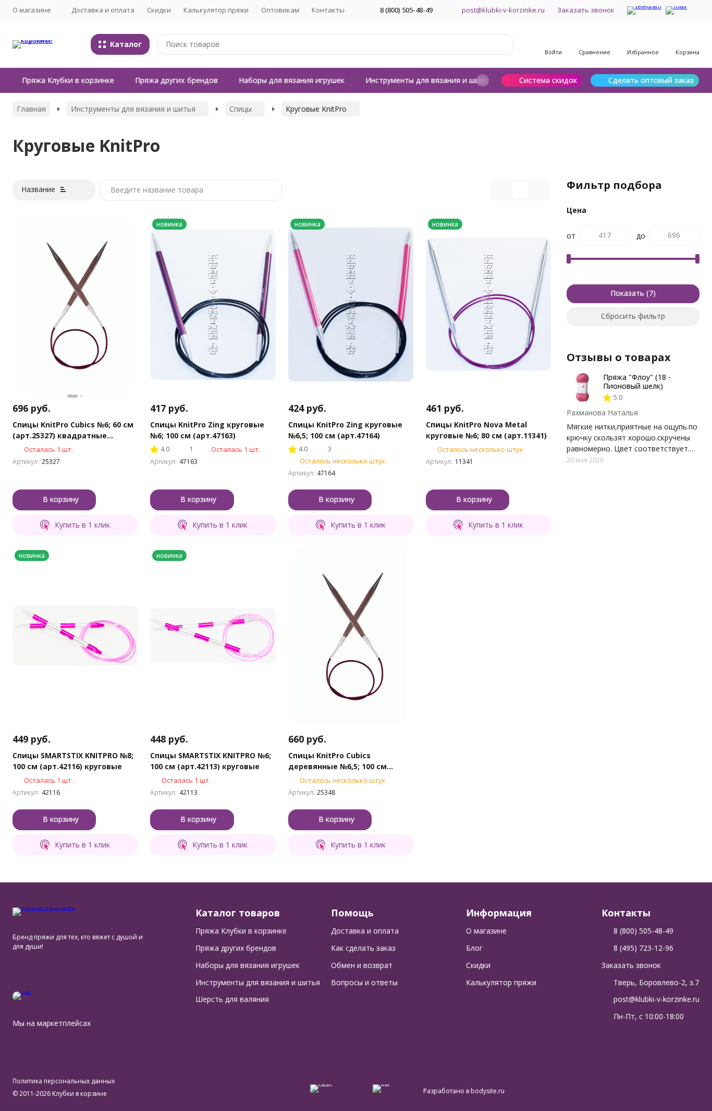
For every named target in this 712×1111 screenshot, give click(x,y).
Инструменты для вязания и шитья (428, 80)
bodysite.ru (488, 1090)
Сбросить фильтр (633, 316)
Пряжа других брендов (176, 80)
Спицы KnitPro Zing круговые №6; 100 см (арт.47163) (207, 430)
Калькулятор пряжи (216, 10)
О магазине (486, 931)
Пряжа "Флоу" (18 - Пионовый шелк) (637, 381)
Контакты (328, 10)
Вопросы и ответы (364, 982)
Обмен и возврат (361, 965)
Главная (31, 109)
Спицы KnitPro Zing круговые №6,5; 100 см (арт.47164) (345, 430)
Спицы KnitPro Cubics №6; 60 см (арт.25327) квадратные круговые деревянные (73, 430)
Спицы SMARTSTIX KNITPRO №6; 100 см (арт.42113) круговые (210, 760)
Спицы (240, 109)
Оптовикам (280, 10)
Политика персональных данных (64, 1081)
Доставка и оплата (102, 10)
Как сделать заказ (363, 948)
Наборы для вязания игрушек (292, 80)
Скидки (159, 10)
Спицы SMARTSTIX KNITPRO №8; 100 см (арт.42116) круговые (73, 760)
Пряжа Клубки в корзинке (68, 80)
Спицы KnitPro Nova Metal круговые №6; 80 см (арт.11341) (486, 430)
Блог (474, 948)
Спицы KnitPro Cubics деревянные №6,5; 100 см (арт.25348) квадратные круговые (337, 761)
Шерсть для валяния (232, 999)
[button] (482, 80)
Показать (627, 293)
